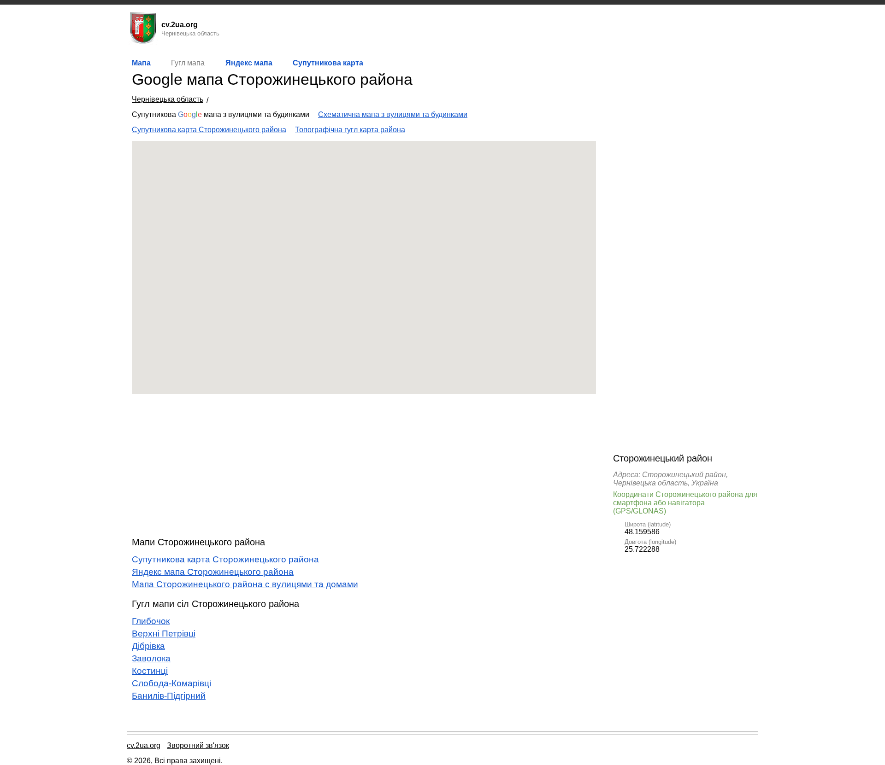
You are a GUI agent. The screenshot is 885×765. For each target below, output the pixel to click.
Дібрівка (148, 646)
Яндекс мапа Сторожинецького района (213, 572)
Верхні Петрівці (163, 633)
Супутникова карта (328, 63)
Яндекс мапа (248, 63)
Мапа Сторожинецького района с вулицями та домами (245, 584)
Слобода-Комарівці (171, 683)
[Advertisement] (364, 465)
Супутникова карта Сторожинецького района (209, 130)
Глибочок (151, 621)
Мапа (141, 63)
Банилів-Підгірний (169, 696)
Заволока (151, 658)
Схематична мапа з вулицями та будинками (392, 114)
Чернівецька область (167, 99)
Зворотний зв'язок (198, 745)
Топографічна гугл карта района (350, 130)
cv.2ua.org (143, 745)
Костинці (150, 671)
